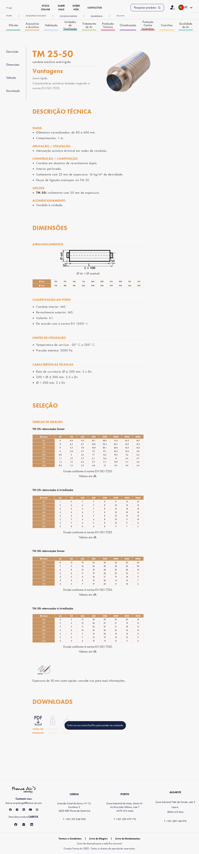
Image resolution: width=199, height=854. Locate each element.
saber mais (61, 7)
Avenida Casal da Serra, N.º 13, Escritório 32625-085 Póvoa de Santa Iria (74, 807)
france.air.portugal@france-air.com (24, 803)
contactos (94, 7)
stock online (45, 7)
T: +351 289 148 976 (175, 821)
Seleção (11, 78)
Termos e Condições (70, 838)
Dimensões (12, 65)
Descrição (12, 52)
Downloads (13, 91)
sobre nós (76, 7)
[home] (9, 8)
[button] (185, 7)
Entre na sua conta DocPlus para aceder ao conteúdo (95, 725)
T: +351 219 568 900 (74, 819)
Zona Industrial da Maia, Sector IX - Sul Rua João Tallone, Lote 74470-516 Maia (124, 807)
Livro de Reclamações (127, 838)
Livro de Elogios (98, 838)
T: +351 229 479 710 (125, 819)
